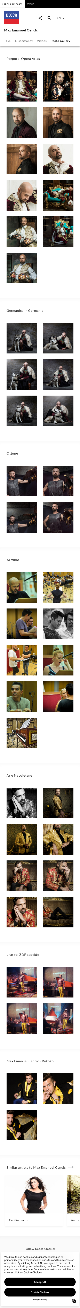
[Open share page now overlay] (40, 18)
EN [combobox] (59, 18)
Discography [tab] (24, 41)
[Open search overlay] (49, 18)
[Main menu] (71, 18)
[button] (22, 86)
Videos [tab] (42, 41)
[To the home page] (20, 22)
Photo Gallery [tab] (60, 41)
